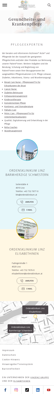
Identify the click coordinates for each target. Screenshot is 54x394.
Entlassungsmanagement (15, 96)
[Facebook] (5, 390)
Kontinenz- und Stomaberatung (18, 106)
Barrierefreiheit (11, 369)
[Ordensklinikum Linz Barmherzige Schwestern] (20, 336)
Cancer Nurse (10, 89)
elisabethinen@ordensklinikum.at (27, 273)
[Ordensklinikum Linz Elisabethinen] (35, 318)
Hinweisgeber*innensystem (17, 364)
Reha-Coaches (10, 127)
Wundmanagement (13, 131)
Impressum (8, 350)
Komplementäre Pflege (15, 103)
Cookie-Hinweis (11, 359)
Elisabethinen (21, 381)
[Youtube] (48, 390)
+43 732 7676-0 (27, 270)
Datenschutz (9, 355)
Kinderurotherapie (12, 99)
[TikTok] (26, 390)
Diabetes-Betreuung (13, 92)
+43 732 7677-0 (31, 191)
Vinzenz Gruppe (39, 377)
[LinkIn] (37, 390)
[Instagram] (16, 390)
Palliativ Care (10, 110)
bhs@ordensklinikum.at (26, 194)
